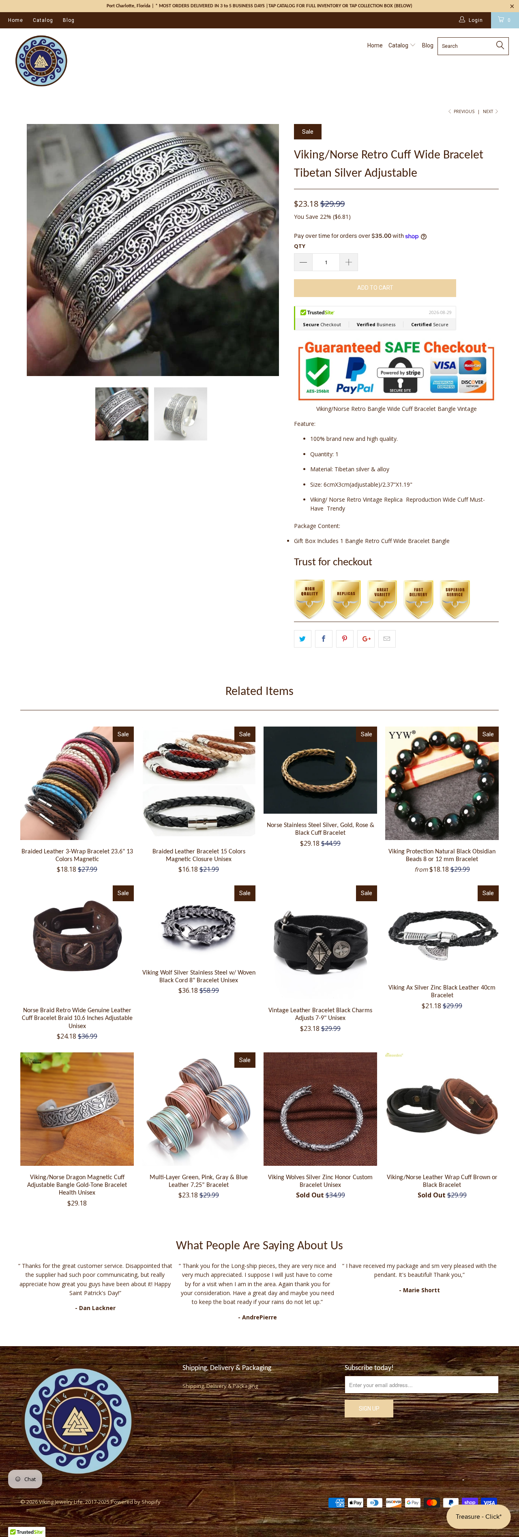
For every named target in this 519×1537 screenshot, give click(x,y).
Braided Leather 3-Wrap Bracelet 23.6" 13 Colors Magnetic (77, 783)
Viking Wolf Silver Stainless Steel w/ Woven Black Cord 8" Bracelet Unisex (198, 923)
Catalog (43, 20)
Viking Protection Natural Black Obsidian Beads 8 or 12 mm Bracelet (442, 783)
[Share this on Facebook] (323, 638)
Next (488, 111)
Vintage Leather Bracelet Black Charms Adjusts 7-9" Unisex (320, 942)
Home (15, 20)
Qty (299, 246)
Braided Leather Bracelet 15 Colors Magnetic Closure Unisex (198, 783)
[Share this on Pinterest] (345, 638)
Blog (69, 20)
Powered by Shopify (136, 1501)
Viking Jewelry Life (61, 1501)
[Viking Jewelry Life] (41, 61)
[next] (271, 250)
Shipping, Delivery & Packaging (220, 1385)
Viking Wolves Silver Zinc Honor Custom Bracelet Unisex (320, 1109)
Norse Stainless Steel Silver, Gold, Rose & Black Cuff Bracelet (320, 770)
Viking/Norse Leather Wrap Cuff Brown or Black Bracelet (442, 1109)
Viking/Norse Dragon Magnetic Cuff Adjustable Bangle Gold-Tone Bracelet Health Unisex (77, 1109)
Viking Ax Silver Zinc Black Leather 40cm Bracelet (442, 930)
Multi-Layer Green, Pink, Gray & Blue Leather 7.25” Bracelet (198, 1109)
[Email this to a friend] (387, 638)
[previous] (34, 250)
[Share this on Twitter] (302, 638)
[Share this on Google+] (366, 638)
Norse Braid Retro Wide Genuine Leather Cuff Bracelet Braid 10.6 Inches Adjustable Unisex (77, 942)
